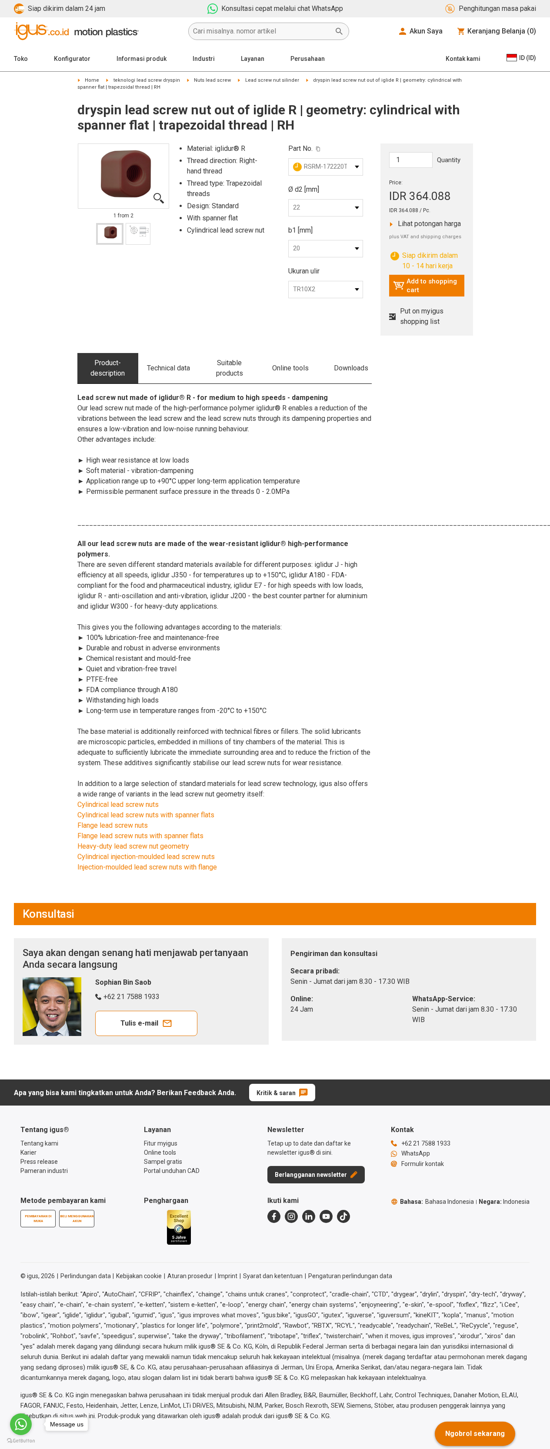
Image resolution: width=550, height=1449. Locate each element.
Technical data (168, 368)
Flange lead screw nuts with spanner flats (140, 836)
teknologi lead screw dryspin (146, 80)
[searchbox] (261, 31)
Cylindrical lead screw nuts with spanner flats (145, 815)
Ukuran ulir (304, 271)
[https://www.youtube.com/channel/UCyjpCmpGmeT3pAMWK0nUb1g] (326, 1216)
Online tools (290, 368)
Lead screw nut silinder (272, 80)
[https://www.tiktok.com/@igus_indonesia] (343, 1216)
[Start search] (339, 31)
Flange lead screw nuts (112, 825)
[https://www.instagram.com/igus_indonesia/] (291, 1216)
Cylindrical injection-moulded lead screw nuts (146, 857)
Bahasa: (437, 1201)
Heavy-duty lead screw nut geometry (133, 846)
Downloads (351, 368)
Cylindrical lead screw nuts (118, 804)
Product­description (107, 368)
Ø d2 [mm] (303, 189)
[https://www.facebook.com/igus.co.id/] (273, 1216)
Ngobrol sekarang (475, 1433)
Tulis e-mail (139, 1023)
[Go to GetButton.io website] (21, 1440)
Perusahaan (307, 58)
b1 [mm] (300, 230)
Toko (21, 58)
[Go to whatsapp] (21, 1424)
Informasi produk (142, 58)
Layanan (252, 58)
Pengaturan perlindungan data (350, 1275)
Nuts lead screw (212, 80)
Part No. (300, 148)
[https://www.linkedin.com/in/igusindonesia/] (308, 1216)
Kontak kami (463, 58)
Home (92, 80)
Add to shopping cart (425, 285)
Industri (204, 58)
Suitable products (229, 368)
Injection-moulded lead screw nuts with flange (147, 867)
